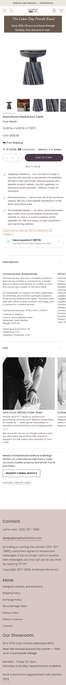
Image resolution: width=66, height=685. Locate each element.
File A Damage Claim (15, 606)
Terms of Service (13, 619)
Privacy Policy (11, 613)
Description (10, 262)
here (5, 428)
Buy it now (33, 166)
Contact (8, 626)
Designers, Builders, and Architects (23, 586)
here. (6, 679)
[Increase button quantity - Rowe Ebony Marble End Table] (19, 157)
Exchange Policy (12, 599)
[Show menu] (4, 11)
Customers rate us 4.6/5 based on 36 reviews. (27, 232)
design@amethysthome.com (22, 538)
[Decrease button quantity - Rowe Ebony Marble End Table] (7, 157)
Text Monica (46, 3)
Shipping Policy (11, 593)
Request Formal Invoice (21, 473)
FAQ (5, 348)
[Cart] (61, 11)
